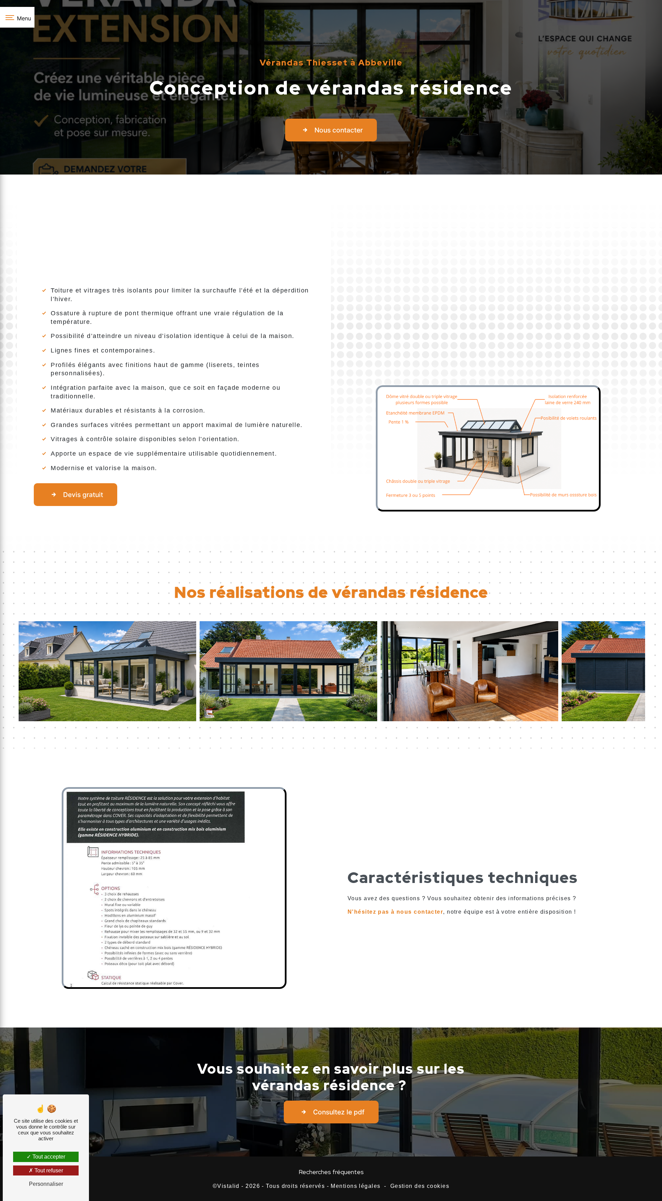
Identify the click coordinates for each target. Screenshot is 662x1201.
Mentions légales (355, 1186)
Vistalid (228, 1186)
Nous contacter (338, 130)
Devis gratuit (83, 494)
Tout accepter (48, 1157)
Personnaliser (46, 1184)
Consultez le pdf (338, 1112)
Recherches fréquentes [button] (331, 1172)
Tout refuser (48, 1170)
